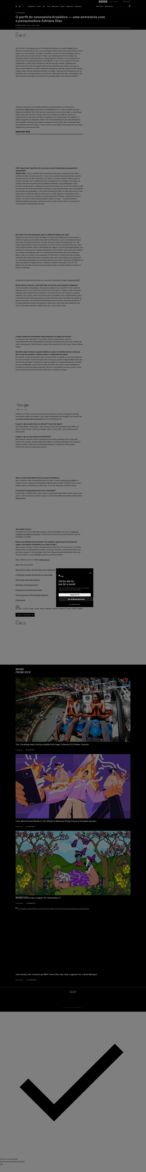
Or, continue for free (74, 604)
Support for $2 (74, 595)
